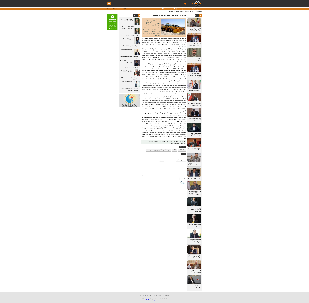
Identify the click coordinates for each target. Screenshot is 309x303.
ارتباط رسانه (146, 300)
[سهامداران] (173, 35)
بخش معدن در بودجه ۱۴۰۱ (127, 28)
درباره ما (149, 295)
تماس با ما (143, 295)
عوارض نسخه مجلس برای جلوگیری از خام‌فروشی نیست (194, 164)
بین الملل (178, 9)
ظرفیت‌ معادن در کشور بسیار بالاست (194, 59)
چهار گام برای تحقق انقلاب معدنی (127, 82)
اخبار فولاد (181, 150)
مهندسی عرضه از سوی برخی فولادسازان (194, 225)
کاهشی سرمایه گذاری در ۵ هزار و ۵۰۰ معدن (195, 272)
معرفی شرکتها (165, 9)
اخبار (192, 11)
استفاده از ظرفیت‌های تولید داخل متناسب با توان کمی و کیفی (194, 75)
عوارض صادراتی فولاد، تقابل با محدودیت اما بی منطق (126, 61)
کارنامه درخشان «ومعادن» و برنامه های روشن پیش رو (194, 104)
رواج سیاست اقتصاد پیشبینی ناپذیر (127, 50)
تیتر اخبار (166, 295)
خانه (200, 9)
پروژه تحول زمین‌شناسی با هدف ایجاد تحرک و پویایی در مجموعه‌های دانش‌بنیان (194, 193)
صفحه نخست (199, 11)
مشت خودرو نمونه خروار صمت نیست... (128, 38)
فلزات (193, 9)
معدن (189, 9)
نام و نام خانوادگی (181, 160)
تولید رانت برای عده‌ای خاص (194, 178)
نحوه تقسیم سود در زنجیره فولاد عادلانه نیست (195, 119)
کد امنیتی (182, 179)
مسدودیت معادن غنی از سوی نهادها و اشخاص (195, 134)
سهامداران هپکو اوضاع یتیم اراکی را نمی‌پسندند (158, 150)
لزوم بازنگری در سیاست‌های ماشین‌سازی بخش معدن (127, 19)
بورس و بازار (184, 9)
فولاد (197, 9)
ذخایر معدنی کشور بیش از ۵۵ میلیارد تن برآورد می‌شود (194, 30)
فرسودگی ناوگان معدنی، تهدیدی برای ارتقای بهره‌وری (195, 44)
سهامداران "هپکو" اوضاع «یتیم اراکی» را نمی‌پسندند (179, 11)
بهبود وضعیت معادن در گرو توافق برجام (195, 286)
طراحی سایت (162, 300)
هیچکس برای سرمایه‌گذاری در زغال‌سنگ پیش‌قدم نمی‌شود (195, 241)
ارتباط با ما (172, 9)
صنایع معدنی (168, 141)
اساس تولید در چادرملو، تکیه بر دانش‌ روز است (194, 257)
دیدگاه (183, 168)
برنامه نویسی (156, 300)
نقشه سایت (161, 295)
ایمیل (161, 160)
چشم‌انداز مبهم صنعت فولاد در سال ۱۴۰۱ (194, 149)
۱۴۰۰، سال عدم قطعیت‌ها (195, 90)
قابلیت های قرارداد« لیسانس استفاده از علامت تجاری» (127, 70)
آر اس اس (154, 295)
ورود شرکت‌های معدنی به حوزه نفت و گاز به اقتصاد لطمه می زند (195, 209)
